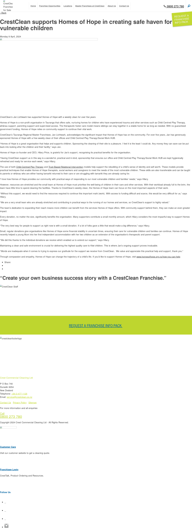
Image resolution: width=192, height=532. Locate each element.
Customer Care (8, 446)
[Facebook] (5, 502)
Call (2, 413)
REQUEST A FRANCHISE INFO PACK (95, 325)
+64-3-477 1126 (19, 393)
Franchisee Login (9, 469)
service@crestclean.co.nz (19, 397)
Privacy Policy (20, 402)
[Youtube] (5, 510)
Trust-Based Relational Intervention (65, 166)
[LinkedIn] (5, 518)
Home (33, 5)
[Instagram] (6, 527)
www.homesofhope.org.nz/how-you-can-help (158, 256)
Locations (68, 5)
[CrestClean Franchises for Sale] (8, 6)
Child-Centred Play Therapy (29, 166)
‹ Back (3, 12)
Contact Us (5, 402)
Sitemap (32, 402)
